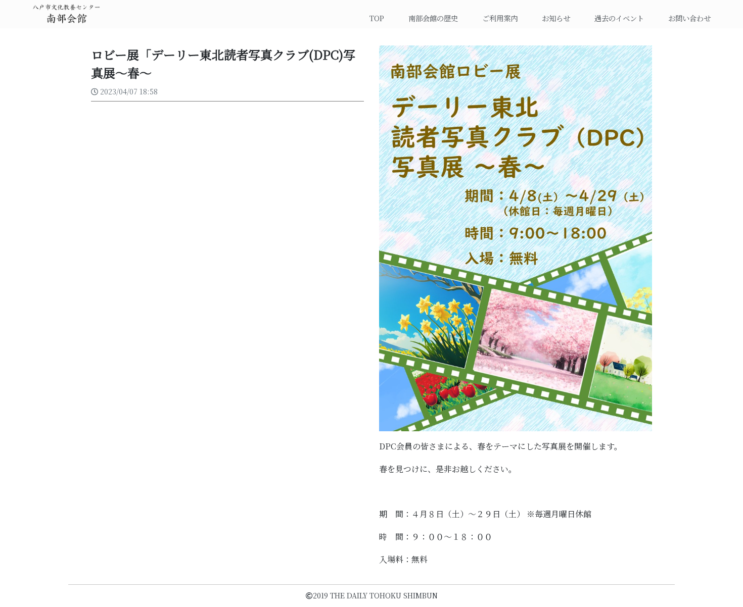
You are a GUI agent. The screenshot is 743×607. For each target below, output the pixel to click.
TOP (380, 17)
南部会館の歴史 (433, 18)
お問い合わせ (689, 18)
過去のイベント (619, 18)
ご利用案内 (500, 18)
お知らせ (556, 18)
